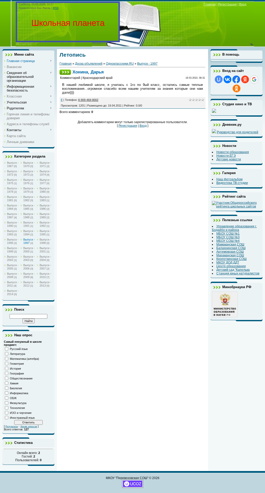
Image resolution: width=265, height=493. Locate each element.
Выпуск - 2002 (13, 258)
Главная (210, 4)
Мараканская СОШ (230, 255)
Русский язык (19, 348)
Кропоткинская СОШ (231, 259)
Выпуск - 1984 (13, 207)
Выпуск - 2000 (29, 250)
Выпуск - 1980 (45, 190)
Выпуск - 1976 (29, 181)
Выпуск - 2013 (45, 284)
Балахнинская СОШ (231, 248)
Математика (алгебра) (24, 358)
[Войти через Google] (254, 79)
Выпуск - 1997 (29, 241)
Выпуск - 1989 (45, 215)
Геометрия (17, 363)
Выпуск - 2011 (13, 284)
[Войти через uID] (219, 79)
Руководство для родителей (237, 132)
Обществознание (21, 378)
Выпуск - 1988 (29, 215)
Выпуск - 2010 (45, 275)
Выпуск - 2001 (45, 250)
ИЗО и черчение (21, 412)
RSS (55, 8)
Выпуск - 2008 (13, 275)
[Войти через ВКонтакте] (227, 79)
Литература (17, 353)
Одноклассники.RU (120, 63)
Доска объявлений (88, 63)
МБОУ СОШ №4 (228, 241)
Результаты (11, 426)
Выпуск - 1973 (29, 173)
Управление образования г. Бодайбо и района (234, 228)
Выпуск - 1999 (13, 250)
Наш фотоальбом (229, 179)
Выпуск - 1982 (29, 198)
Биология (16, 388)
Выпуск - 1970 (29, 164)
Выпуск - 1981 (13, 198)
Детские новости (228, 159)
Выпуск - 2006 (29, 267)
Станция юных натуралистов (237, 273)
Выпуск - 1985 (29, 207)
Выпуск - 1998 (45, 241)
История (15, 368)
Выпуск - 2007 (45, 267)
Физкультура (18, 403)
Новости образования (232, 152)
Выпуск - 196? (13, 164)
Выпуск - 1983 (45, 198)
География (17, 373)
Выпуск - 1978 (13, 190)
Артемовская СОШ (230, 251)
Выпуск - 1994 (29, 232)
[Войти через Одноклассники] (236, 88)
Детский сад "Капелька (233, 270)
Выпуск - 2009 (29, 275)
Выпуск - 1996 (13, 241)
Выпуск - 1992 (45, 224)
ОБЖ (13, 398)
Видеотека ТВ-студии (232, 183)
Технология (17, 407)
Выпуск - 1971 (45, 164)
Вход (242, 4)
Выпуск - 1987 (13, 215)
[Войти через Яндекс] (245, 79)
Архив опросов (28, 426)
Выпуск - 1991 (29, 224)
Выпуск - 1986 (45, 207)
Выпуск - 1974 (45, 173)
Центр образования (231, 266)
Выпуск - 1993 (13, 232)
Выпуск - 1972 (13, 173)
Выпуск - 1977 (45, 181)
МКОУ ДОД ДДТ (227, 262)
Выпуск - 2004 (45, 258)
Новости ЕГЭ (226, 156)
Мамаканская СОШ (230, 244)
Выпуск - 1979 (29, 190)
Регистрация (227, 4)
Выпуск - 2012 (29, 284)
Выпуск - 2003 (29, 258)
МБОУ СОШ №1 (228, 233)
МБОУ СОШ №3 (228, 237)
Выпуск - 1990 (13, 224)
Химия (14, 383)
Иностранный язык (22, 417)
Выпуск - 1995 (45, 232)
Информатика (19, 393)
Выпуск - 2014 (13, 292)
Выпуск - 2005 (13, 267)
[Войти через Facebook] (236, 79)
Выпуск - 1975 (13, 181)
